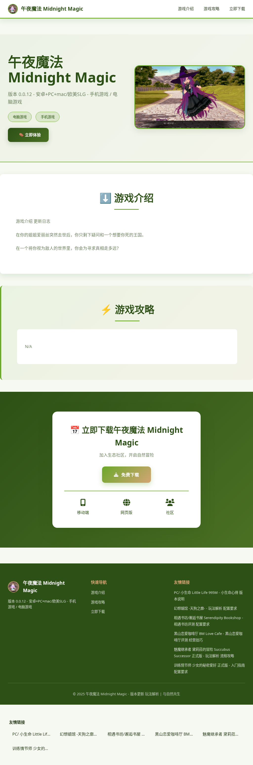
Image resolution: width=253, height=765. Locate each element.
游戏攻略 (211, 8)
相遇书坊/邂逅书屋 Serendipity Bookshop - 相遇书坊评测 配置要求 (128, 734)
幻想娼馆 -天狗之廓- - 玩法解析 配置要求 (205, 608)
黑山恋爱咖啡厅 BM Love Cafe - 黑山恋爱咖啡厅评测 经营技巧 (175, 734)
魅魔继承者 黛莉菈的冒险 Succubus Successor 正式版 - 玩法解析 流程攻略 (223, 734)
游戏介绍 (186, 8)
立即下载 (237, 8)
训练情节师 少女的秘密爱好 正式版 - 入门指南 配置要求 (33, 748)
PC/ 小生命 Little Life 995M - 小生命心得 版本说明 (33, 734)
